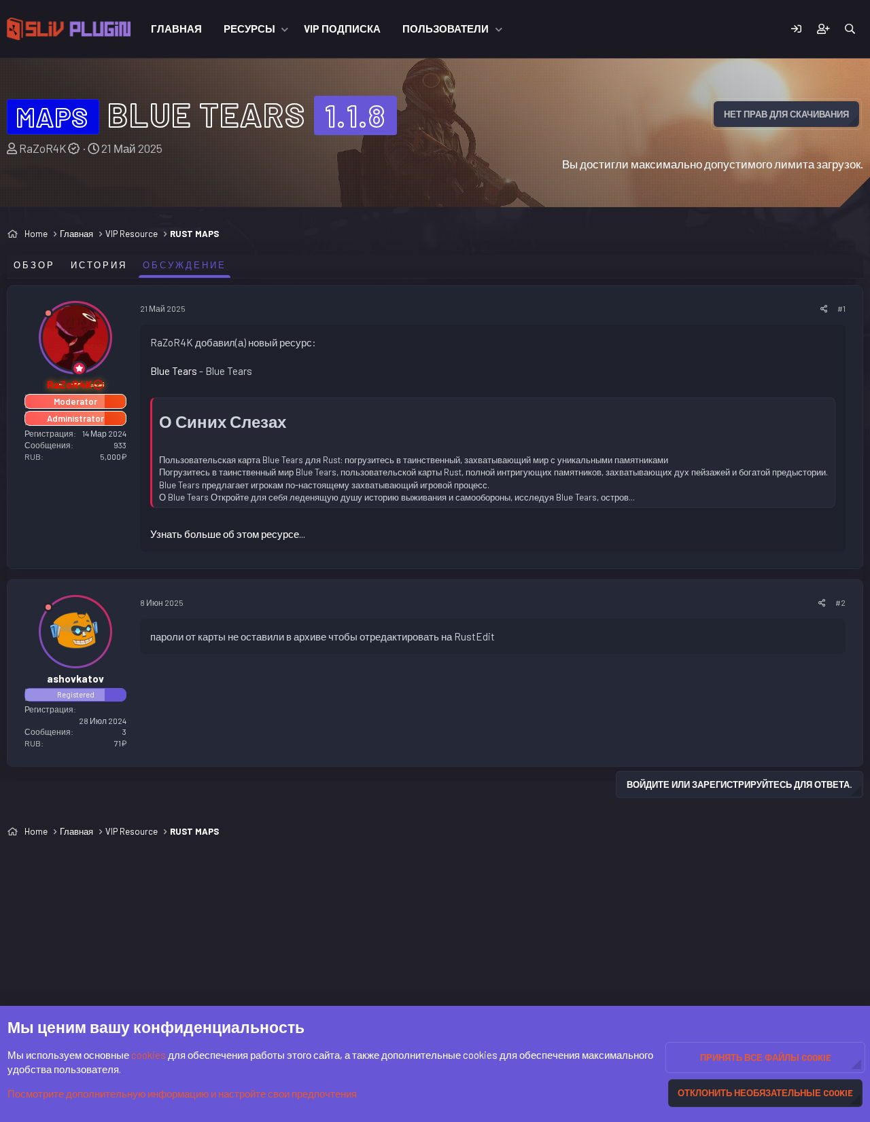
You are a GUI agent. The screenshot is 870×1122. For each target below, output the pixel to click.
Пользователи (445, 28)
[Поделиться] (824, 308)
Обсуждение (184, 264)
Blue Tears (173, 371)
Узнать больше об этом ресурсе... (227, 534)
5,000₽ (113, 456)
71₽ (120, 743)
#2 (840, 602)
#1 (841, 308)
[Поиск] (850, 29)
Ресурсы (249, 28)
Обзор (34, 264)
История (99, 264)
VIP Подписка (342, 28)
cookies (148, 1055)
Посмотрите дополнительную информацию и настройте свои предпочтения (182, 1093)
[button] (285, 29)
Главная (176, 28)
